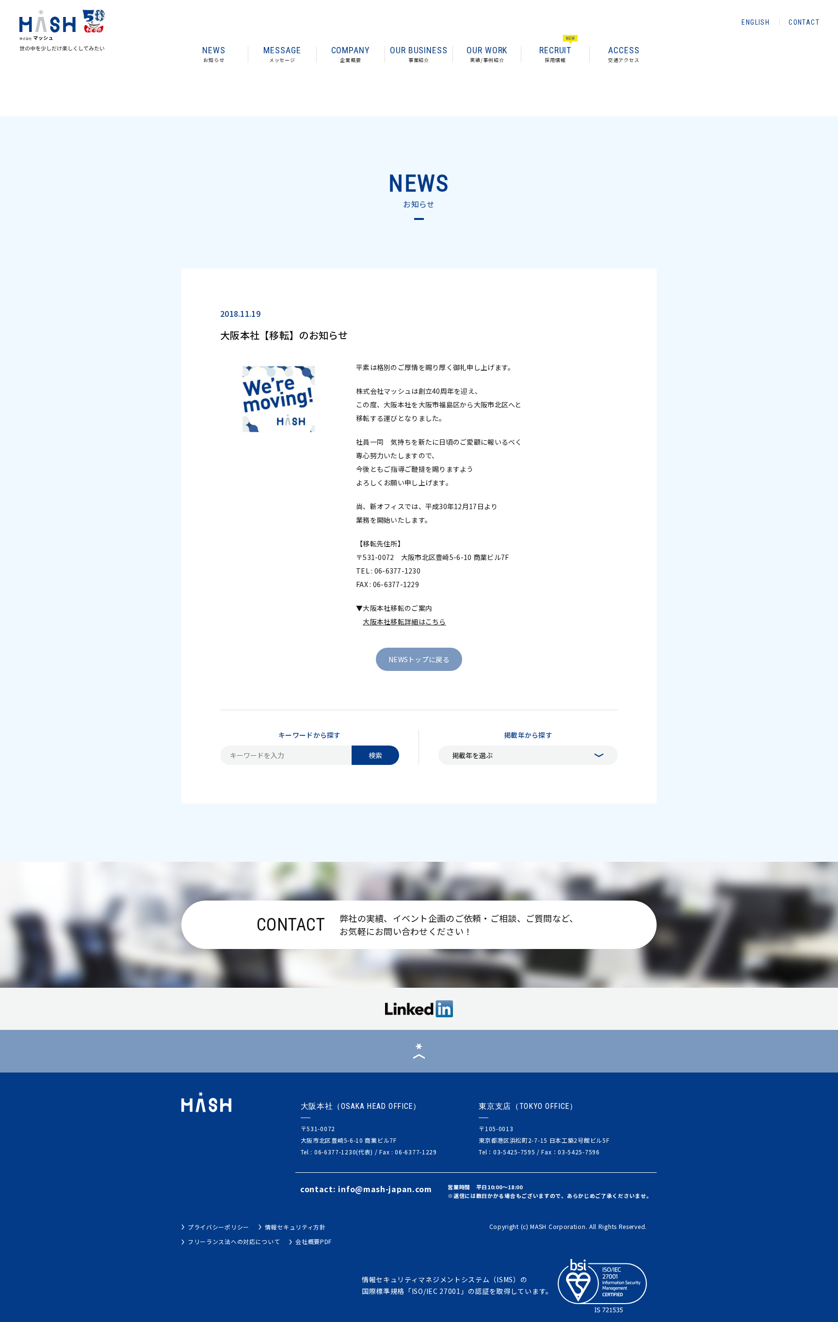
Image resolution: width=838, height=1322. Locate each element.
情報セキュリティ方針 (295, 1227)
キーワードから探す (309, 735)
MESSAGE (282, 54)
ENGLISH (755, 22)
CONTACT (804, 22)
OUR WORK (487, 54)
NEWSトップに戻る (419, 659)
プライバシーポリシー (218, 1227)
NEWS (214, 54)
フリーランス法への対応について (234, 1241)
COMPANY (350, 54)
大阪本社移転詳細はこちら (404, 621)
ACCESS (624, 54)
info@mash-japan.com (385, 1189)
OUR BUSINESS (419, 54)
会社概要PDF (313, 1241)
